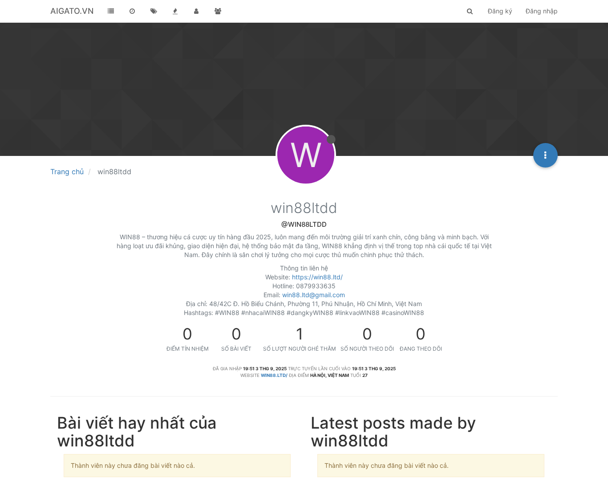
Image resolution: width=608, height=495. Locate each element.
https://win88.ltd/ (317, 277)
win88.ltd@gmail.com (313, 295)
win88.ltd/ (274, 375)
